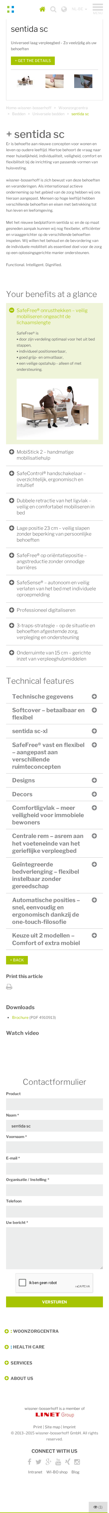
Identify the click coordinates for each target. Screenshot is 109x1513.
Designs (23, 780)
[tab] (54, 316)
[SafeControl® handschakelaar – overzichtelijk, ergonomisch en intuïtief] (83, 81)
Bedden (18, 114)
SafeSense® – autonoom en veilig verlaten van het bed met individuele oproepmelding (56, 589)
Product (13, 1093)
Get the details (34, 60)
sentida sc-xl (30, 731)
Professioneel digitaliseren (46, 610)
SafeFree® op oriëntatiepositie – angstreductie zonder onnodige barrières (52, 561)
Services (21, 1362)
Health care (29, 1346)
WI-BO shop (57, 1472)
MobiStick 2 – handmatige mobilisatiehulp (45, 455)
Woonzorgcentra (73, 108)
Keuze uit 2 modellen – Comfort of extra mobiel (46, 939)
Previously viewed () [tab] (100, 1507)
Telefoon (13, 1201)
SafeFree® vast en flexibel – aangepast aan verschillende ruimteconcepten (48, 756)
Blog (75, 1472)
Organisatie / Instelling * (27, 1179)
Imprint (69, 1427)
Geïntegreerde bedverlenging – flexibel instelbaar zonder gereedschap (45, 875)
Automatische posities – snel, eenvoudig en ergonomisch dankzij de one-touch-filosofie (46, 911)
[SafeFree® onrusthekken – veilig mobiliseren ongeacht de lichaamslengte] (26, 81)
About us (22, 1378)
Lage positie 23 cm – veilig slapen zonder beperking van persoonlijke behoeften (54, 534)
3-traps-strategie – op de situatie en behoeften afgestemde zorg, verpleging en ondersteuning (56, 632)
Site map (52, 1427)
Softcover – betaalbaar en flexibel (48, 713)
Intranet (35, 1472)
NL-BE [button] (78, 9)
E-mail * (13, 1158)
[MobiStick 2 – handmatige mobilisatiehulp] (54, 81)
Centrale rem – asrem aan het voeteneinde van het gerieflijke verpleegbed (48, 843)
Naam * (12, 1115)
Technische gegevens (42, 696)
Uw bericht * (17, 1222)
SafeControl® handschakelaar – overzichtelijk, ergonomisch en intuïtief (51, 479)
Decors (22, 794)
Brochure (34, 1017)
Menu (98, 9)
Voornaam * (16, 1136)
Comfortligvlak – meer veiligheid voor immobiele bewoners (48, 815)
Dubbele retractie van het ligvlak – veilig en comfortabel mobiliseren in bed (55, 507)
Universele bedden (48, 114)
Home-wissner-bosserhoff (28, 108)
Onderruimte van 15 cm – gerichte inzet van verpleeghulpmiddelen (54, 656)
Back (18, 960)
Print (37, 1427)
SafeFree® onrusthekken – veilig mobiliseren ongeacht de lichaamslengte (52, 316)
